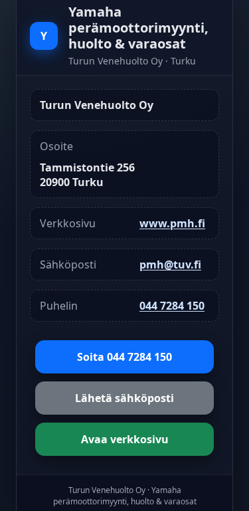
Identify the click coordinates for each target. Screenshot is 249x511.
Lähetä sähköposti (124, 398)
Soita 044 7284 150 (124, 357)
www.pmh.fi (172, 223)
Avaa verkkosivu (125, 439)
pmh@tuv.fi (170, 264)
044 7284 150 (172, 305)
